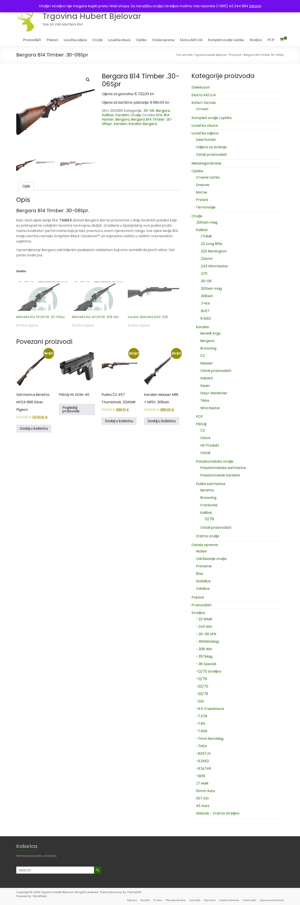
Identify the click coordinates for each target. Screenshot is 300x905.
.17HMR (206, 236)
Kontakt (145, 900)
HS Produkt (209, 445)
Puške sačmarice (210, 483)
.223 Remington (213, 251)
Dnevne (202, 184)
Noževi (201, 551)
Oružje (97, 40)
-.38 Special (206, 663)
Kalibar (108, 115)
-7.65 (200, 723)
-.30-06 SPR (206, 634)
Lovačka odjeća (75, 40)
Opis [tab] (26, 186)
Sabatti (206, 378)
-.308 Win (204, 649)
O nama (157, 900)
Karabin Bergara (142, 123)
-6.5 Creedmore (210, 708)
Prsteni (202, 199)
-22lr (200, 701)
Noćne (201, 192)
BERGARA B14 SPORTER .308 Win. (95, 317)
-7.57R (201, 716)
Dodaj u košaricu (34, 428)
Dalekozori (201, 87)
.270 (203, 273)
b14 (159, 115)
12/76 (209, 518)
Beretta (207, 490)
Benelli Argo (210, 333)
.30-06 (148, 110)
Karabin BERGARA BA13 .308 (148, 317)
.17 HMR (202, 783)
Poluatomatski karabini (220, 475)
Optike (141, 40)
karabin (120, 123)
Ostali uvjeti (249, 900)
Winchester (210, 408)
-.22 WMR (204, 619)
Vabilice (203, 588)
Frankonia (208, 505)
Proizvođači (32, 40)
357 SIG (202, 798)
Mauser (206, 363)
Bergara (163, 110)
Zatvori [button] (255, 6)
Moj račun (210, 900)
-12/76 (201, 678)
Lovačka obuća (119, 40)
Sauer (205, 385)
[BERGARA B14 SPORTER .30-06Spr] (42, 296)
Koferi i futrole (204, 102)
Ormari (202, 109)
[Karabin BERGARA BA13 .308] (153, 296)
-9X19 (200, 775)
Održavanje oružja (211, 558)
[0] (282, 40)
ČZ (202, 355)
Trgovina (132, 900)
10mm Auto (205, 790)
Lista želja (194, 900)
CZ (202, 430)
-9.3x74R (203, 768)
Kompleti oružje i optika (226, 40)
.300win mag (206, 222)
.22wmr (206, 258)
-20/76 (202, 693)
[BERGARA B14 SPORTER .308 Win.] (97, 296)
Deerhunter (206, 139)
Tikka (204, 400)
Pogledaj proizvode (71, 409)
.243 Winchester (214, 266)
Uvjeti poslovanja (229, 900)
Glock (205, 437)
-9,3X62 (202, 761)
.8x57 (204, 310)
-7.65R (201, 731)
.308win (206, 296)
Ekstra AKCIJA (191, 40)
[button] (88, 80)
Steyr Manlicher (214, 393)
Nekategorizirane (206, 163)
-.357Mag (204, 656)
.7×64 (205, 303)
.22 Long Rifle (211, 243)
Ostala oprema (163, 40)
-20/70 (202, 686)
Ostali (205, 452)
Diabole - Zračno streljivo (217, 813)
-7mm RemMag (209, 738)
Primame (204, 566)
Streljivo (255, 40)
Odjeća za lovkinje (211, 147)
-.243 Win (204, 626)
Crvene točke (208, 177)
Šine (199, 573)
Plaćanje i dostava (176, 900)
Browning (208, 348)
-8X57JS (203, 753)
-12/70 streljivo (208, 671)
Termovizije (205, 207)
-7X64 (201, 746)
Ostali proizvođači (211, 154)
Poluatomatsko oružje (214, 461)
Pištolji (201, 424)
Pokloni (52, 40)
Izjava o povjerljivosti (272, 900)
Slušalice (203, 581)
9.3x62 (205, 318)
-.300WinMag (207, 641)
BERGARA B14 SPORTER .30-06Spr (40, 317)
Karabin (122, 115)
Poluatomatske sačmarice (223, 467)
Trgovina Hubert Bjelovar (92, 16)
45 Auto (203, 805)
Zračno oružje (207, 536)
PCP (270, 40)
